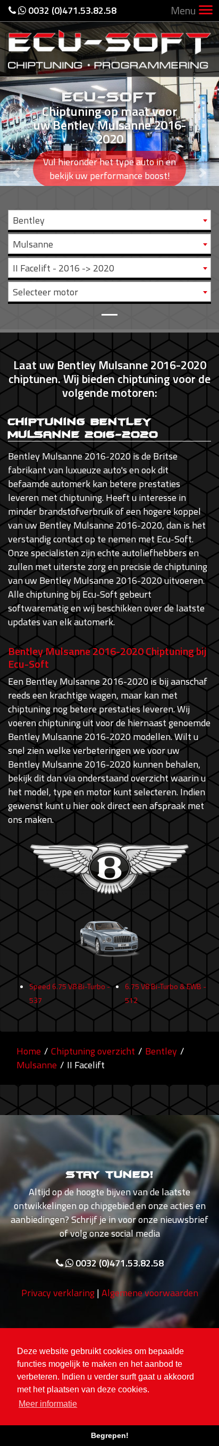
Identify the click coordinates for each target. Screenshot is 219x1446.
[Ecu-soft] (109, 48)
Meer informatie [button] (48, 1403)
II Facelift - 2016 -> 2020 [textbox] (63, 268)
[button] (16, 164)
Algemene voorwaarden (150, 1293)
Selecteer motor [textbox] (45, 292)
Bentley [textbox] (29, 220)
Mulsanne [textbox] (33, 244)
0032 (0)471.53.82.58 (71, 10)
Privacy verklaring (58, 1293)
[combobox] (109, 220)
